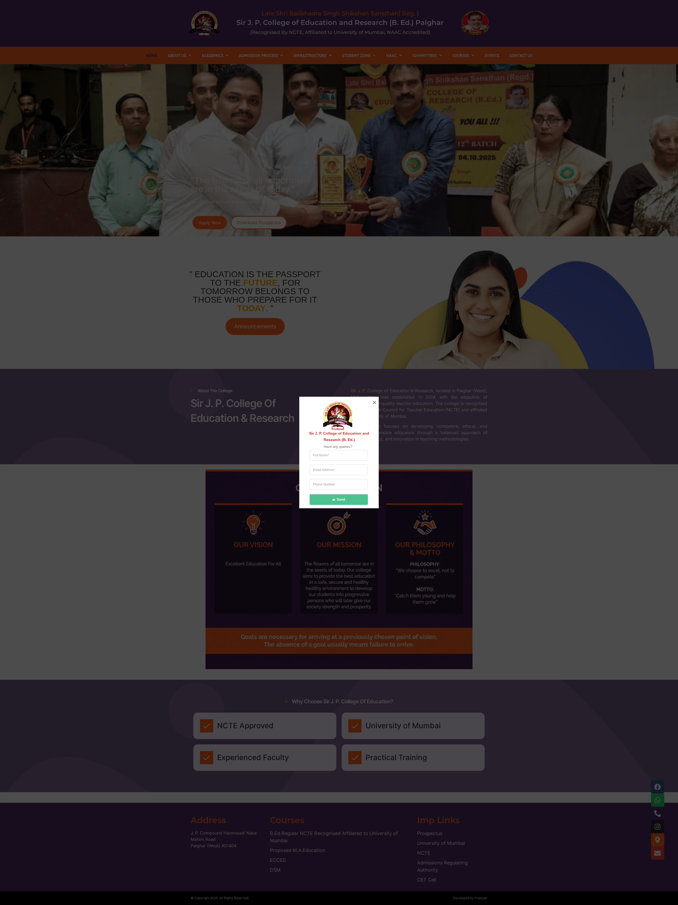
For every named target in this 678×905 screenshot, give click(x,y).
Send (341, 499)
